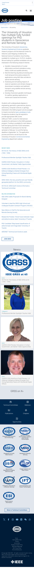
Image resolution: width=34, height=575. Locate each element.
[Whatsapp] (30, 519)
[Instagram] (13, 519)
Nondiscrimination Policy (17, 544)
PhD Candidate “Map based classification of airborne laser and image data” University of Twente (16, 226)
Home (16, 538)
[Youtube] (17, 519)
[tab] (10, 403)
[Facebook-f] (8, 519)
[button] (26, 10)
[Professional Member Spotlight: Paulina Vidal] (17, 309)
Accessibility (17, 543)
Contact (17, 541)
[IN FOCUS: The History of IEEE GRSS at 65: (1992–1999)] (17, 276)
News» (17, 249)
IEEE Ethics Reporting (17, 546)
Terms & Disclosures (17, 549)
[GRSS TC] (8, 431)
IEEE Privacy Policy (17, 548)
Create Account (5, 2)
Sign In (3, 4)
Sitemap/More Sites (17, 539)
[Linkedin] (21, 519)
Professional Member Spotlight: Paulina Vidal (16, 157)
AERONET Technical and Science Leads (14, 232)
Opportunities (4, 27)
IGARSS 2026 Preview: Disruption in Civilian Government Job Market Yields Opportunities (16, 346)
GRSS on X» (17, 391)
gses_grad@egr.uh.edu (23, 112)
